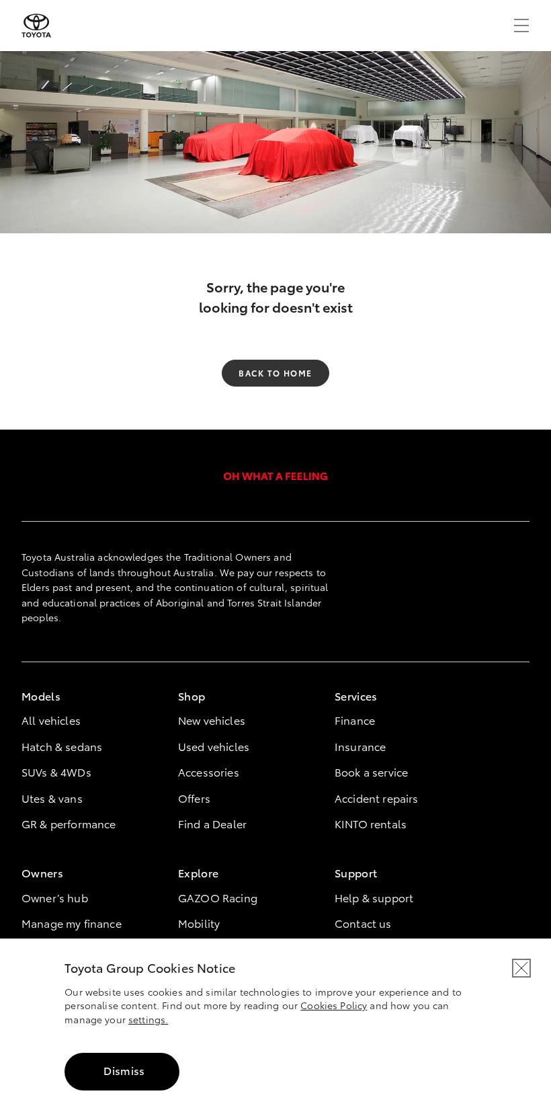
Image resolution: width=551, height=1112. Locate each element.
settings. (148, 1019)
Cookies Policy (333, 1005)
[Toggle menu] (521, 25)
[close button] (521, 968)
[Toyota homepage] (36, 25)
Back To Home (275, 373)
